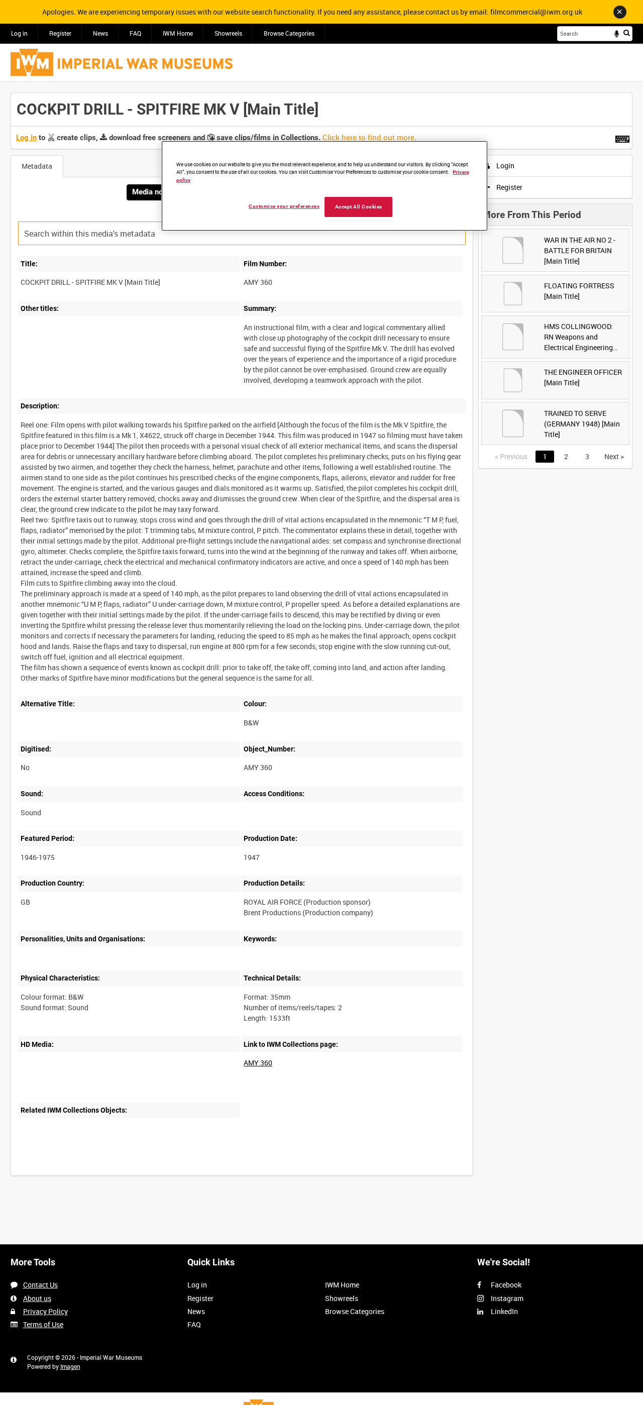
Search (626, 32)
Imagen (70, 1366)
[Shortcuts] (622, 137)
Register (60, 33)
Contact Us (40, 1284)
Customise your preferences (284, 205)
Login (504, 165)
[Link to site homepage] (122, 62)
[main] (321, 639)
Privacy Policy (45, 1311)
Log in (19, 33)
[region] (324, 186)
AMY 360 (258, 1062)
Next (614, 456)
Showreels (228, 33)
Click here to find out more (368, 137)
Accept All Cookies (358, 206)
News (100, 33)
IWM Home (178, 33)
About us (37, 1298)
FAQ (135, 33)
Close (619, 12)
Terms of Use (43, 1324)
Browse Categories (289, 33)
